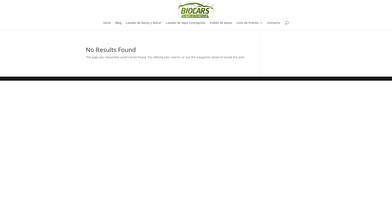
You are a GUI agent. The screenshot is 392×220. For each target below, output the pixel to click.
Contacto (273, 23)
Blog (118, 23)
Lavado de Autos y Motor (143, 23)
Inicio (107, 23)
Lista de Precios (248, 23)
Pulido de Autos (221, 23)
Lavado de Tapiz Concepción (185, 23)
